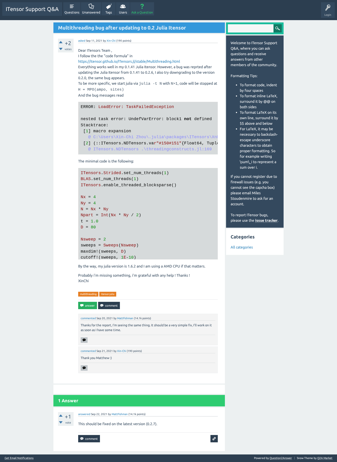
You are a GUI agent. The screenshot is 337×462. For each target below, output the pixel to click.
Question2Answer (281, 458)
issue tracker (266, 220)
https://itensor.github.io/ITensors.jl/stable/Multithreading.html (129, 61)
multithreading (88, 294)
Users (123, 12)
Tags (108, 12)
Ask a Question (142, 12)
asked (81, 40)
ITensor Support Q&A (32, 9)
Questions (71, 12)
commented (88, 318)
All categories (242, 247)
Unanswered (91, 12)
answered (84, 414)
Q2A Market (324, 458)
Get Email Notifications (19, 458)
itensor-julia (107, 294)
